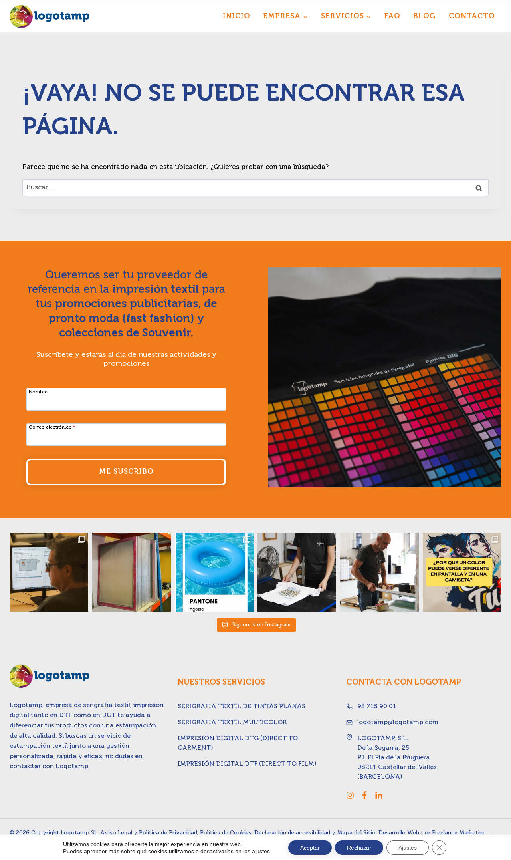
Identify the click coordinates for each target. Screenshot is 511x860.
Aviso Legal (116, 833)
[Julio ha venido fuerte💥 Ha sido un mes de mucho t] (379, 572)
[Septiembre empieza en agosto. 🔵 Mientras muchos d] (131, 572)
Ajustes (407, 847)
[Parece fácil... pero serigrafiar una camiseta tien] (49, 572)
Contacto (472, 16)
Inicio (236, 16)
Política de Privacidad (168, 833)
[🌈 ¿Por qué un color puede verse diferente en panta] (462, 572)
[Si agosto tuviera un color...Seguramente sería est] (214, 572)
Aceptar (310, 847)
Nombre (38, 392)
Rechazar (359, 847)
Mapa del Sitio (356, 833)
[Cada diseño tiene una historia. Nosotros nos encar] (296, 572)
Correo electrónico (52, 427)
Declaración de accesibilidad (292, 833)
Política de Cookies (226, 833)
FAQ (392, 16)
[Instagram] (350, 795)
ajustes (261, 851)
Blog (424, 16)
